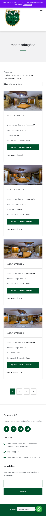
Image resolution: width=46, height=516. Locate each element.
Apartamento (18, 75)
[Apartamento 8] (23, 318)
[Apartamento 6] (23, 175)
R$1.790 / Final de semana (21, 147)
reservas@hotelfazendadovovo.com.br (24, 457)
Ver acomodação (14, 155)
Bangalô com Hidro (13, 78)
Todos (7, 75)
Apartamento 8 (15, 332)
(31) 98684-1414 (13, 452)
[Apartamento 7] (23, 249)
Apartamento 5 (15, 115)
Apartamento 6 (15, 189)
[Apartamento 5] (23, 101)
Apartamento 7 (15, 263)
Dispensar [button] (27, 5)
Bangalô (29, 75)
